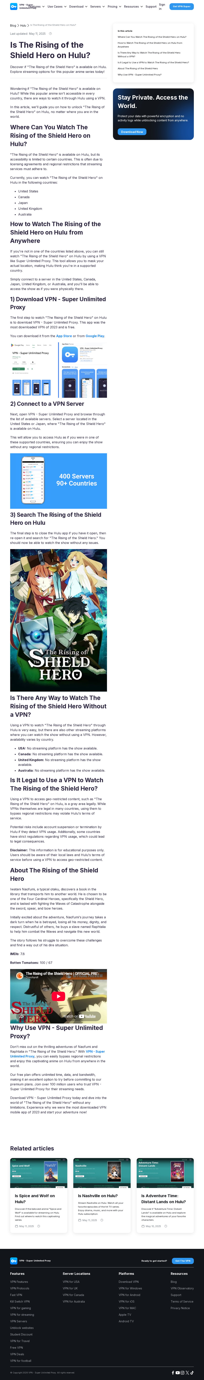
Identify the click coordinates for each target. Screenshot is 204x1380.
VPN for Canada (73, 1295)
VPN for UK (70, 1288)
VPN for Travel (20, 1341)
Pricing (112, 6)
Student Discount (21, 1334)
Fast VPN (16, 1295)
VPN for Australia (74, 1301)
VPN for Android (129, 1295)
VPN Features (19, 1281)
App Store (64, 336)
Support (151, 6)
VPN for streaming (22, 1314)
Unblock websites (22, 1328)
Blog (13, 25)
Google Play (95, 336)
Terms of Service (182, 1301)
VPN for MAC (127, 1308)
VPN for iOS (126, 1301)
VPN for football (20, 1360)
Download (76, 6)
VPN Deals (17, 1354)
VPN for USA (71, 1281)
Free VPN (16, 1347)
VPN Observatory (182, 1288)
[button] (36, 6)
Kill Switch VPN (20, 1301)
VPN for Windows (130, 1288)
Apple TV (125, 1314)
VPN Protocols (19, 1288)
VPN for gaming (20, 1308)
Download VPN (129, 1281)
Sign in (162, 6)
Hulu (23, 25)
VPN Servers (18, 1321)
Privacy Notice (180, 1308)
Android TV (126, 1321)
